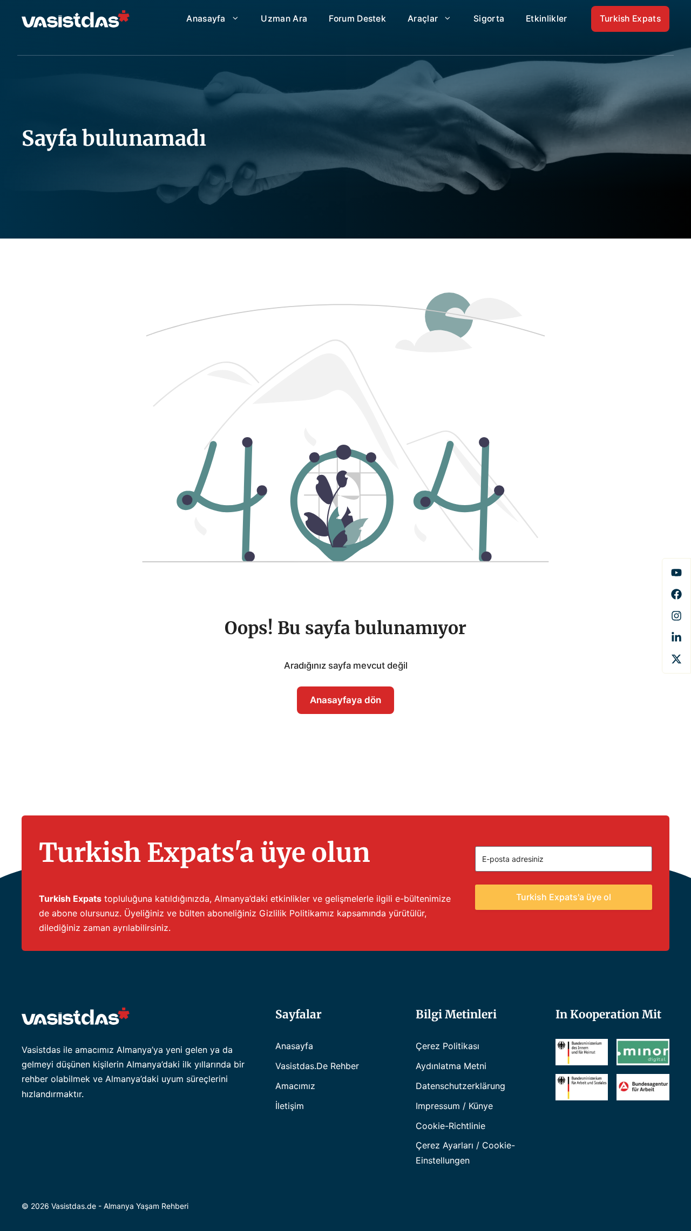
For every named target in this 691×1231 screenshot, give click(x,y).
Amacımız (295, 1085)
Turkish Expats (630, 18)
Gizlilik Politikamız (296, 913)
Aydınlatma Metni (451, 1065)
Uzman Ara (284, 18)
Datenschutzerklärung (460, 1085)
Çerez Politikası (447, 1045)
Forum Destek (357, 18)
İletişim (289, 1105)
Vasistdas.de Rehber (317, 1065)
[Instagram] (676, 615)
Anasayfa (206, 18)
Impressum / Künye (454, 1105)
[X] (676, 659)
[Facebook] (676, 572)
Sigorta (488, 18)
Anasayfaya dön (345, 700)
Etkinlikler (546, 18)
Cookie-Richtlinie (450, 1125)
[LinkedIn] (676, 637)
